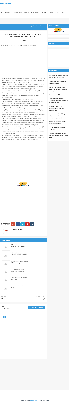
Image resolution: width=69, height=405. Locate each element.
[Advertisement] (23, 63)
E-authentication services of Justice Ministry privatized (18, 270)
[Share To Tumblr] (32, 224)
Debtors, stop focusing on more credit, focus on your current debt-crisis (19, 246)
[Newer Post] (2, 298)
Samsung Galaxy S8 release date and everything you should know (58, 135)
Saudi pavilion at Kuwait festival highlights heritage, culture (19, 262)
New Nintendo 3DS (54, 95)
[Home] (2, 12)
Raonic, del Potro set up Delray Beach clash (19, 278)
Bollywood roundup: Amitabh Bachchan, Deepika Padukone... (19, 253)
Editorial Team (17, 230)
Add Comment (23, 45)
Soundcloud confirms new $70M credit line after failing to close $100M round (58, 100)
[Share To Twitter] (22, 224)
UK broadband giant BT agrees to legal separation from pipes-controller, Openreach (58, 116)
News (34, 45)
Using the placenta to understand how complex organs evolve (56, 108)
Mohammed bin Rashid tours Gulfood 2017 (19, 286)
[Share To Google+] (13, 224)
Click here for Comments (36, 307)
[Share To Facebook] (18, 224)
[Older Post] (43, 299)
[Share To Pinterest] (27, 224)
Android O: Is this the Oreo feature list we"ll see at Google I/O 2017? (58, 89)
